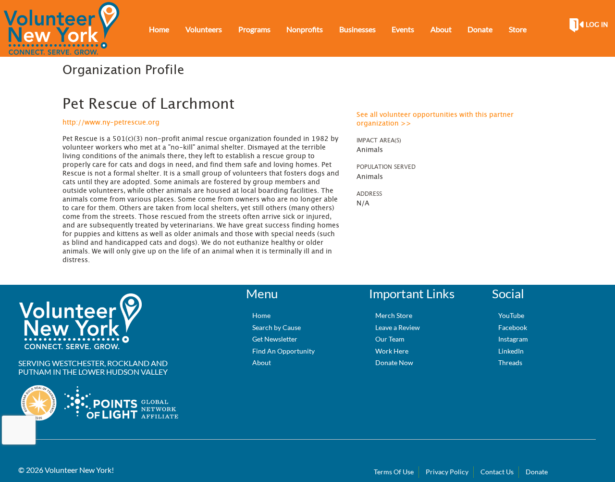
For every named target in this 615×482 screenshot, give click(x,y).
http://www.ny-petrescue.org (111, 122)
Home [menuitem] (159, 29)
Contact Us (497, 472)
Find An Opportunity (283, 351)
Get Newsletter (274, 339)
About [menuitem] (441, 29)
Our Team (390, 339)
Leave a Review (397, 327)
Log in (597, 25)
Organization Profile (123, 70)
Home (261, 315)
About (261, 362)
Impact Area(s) (379, 140)
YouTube (511, 315)
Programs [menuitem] (254, 29)
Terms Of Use (394, 472)
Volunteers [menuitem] (203, 29)
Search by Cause (276, 327)
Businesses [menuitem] (357, 29)
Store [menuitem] (518, 29)
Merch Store (393, 315)
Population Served (386, 167)
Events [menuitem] (403, 29)
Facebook (512, 327)
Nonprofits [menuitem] (304, 29)
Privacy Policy (447, 472)
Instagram (513, 339)
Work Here (391, 351)
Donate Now (394, 362)
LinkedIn (511, 351)
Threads (510, 362)
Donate (537, 472)
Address (369, 194)
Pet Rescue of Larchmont (148, 104)
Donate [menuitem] (479, 29)
